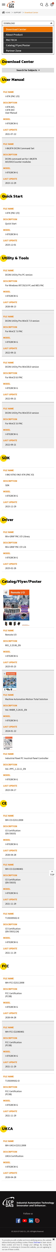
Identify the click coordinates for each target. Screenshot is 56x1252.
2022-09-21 (10, 352)
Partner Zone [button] (13, 50)
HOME (8, 12)
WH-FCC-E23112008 (14, 982)
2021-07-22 (10, 134)
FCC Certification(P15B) (13, 995)
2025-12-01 (10, 244)
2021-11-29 (10, 903)
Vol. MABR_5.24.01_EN (16, 709)
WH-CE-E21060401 (14, 868)
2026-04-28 (10, 854)
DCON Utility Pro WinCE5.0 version (22, 412)
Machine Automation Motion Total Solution (26, 699)
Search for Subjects (27, 70)
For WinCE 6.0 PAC (14, 377)
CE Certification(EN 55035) (12, 832)
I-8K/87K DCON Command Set (19, 148)
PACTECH (11, 40)
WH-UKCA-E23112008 (15, 1145)
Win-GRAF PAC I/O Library (17, 536)
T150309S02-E (12, 917)
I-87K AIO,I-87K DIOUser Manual (11, 109)
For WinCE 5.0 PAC (14, 423)
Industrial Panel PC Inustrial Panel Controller (26, 758)
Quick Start (10, 223)
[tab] (28, 29)
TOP (52, 874)
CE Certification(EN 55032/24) (12, 930)
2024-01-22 (10, 730)
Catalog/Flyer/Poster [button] (18, 45)
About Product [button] (14, 34)
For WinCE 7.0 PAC (14, 331)
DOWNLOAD (9, 23)
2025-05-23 (10, 666)
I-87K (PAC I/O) (12, 96)
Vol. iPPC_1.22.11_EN (15, 768)
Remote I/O (11, 634)
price (51, 4)
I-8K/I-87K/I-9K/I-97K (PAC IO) (19, 474)
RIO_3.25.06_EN (13, 645)
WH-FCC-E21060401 (14, 1031)
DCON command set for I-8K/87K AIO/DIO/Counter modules (21, 160)
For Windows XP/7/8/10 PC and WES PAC (24, 285)
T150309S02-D (12, 1080)
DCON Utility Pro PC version (18, 274)
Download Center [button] (16, 29)
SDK (7, 485)
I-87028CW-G (11, 123)
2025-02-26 (10, 568)
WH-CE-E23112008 (14, 819)
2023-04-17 (10, 789)
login (46, 4)
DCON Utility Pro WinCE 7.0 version (22, 320)
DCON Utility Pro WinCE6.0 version (22, 366)
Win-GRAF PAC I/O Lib (15, 546)
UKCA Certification (14, 1156)
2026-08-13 (10, 306)
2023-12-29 (10, 182)
